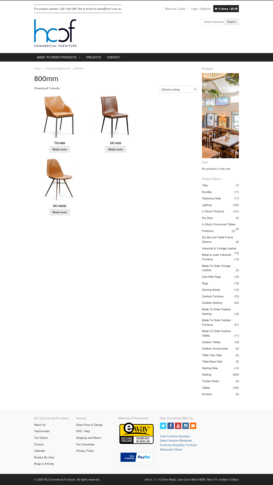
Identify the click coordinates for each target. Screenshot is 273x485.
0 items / (228, 9)
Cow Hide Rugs (211, 277)
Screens (207, 394)
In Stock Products (213, 211)
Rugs (205, 283)
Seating (206, 374)
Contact (39, 444)
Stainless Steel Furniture (175, 438)
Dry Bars (207, 218)
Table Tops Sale (212, 355)
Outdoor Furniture (213, 296)
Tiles (205, 185)
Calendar (39, 451)
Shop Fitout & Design (89, 425)
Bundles (207, 192)
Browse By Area (44, 457)
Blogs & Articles (44, 464)
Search (231, 22)
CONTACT (113, 57)
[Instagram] (185, 426)
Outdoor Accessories (215, 348)
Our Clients (41, 438)
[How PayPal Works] (137, 461)
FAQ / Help (83, 431)
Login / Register (201, 9)
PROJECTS (93, 57)
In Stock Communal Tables (218, 224)
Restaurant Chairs (171, 449)
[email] (193, 426)
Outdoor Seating (212, 303)
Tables (206, 388)
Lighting (207, 205)
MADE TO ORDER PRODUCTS (57, 57)
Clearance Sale (211, 198)
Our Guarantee (85, 444)
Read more (59, 149)
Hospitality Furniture (184, 445)
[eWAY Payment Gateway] (136, 443)
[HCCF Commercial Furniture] (55, 33)
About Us (40, 425)
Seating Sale (210, 368)
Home (37, 68)
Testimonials (42, 431)
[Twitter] (163, 426)
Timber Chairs (210, 381)
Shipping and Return (88, 438)
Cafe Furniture (169, 436)
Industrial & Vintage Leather (219, 248)
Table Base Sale (212, 361)
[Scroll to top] (265, 479)
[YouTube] (178, 426)
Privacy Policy (85, 451)
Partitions (208, 231)
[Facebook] (170, 426)
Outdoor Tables (211, 342)
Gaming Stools (211, 290)
